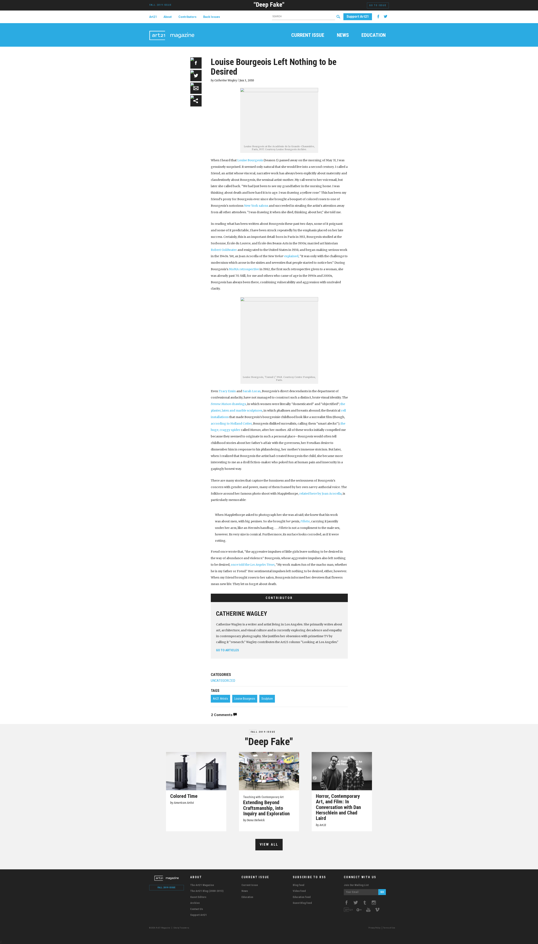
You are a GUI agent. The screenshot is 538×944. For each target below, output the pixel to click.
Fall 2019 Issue (263, 732)
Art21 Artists (220, 698)
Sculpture (267, 698)
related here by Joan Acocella (320, 493)
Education (373, 35)
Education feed (302, 897)
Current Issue (307, 35)
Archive (195, 902)
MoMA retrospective (244, 269)
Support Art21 (358, 17)
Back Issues (211, 17)
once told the (253, 565)
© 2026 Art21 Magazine (160, 928)
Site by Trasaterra (181, 928)
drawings (228, 404)
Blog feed (298, 885)
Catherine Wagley (241, 613)
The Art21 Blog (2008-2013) (206, 890)
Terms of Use (389, 928)
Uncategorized (223, 680)
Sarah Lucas (252, 391)
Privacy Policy (374, 928)
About (168, 17)
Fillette (305, 521)
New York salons (256, 206)
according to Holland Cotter (231, 423)
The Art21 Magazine (202, 885)
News (343, 35)
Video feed (299, 890)
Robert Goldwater (224, 250)
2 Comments (222, 715)
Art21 (153, 17)
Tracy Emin (227, 391)
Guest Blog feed (302, 902)
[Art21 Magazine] (171, 30)
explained (291, 256)
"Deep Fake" (269, 4)
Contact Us (196, 909)
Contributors (187, 17)
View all (269, 844)
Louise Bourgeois (250, 160)
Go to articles (227, 650)
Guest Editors (198, 897)
